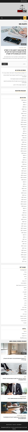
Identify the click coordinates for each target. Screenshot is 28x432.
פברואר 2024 (23, 166)
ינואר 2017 (24, 261)
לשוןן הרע (24, 292)
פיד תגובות (24, 335)
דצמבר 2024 (23, 144)
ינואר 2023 (24, 195)
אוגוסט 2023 (23, 179)
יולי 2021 (24, 234)
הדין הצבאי (24, 280)
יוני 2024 (24, 157)
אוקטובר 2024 (23, 148)
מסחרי (25, 296)
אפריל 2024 (24, 162)
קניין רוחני (24, 314)
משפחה (24, 298)
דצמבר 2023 (23, 170)
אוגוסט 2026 (23, 100)
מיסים (25, 47)
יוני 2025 (24, 131)
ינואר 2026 (24, 115)
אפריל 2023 (24, 188)
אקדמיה (24, 274)
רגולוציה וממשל (23, 316)
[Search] (2, 18)
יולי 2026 (24, 102)
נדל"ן (25, 300)
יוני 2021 (24, 237)
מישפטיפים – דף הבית (17, 424)
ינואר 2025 (24, 142)
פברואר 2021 (23, 245)
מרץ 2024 (24, 164)
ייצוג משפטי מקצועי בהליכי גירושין (19, 84)
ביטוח (25, 276)
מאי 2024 (24, 159)
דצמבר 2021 (23, 223)
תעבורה (24, 322)
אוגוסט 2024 (23, 153)
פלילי (25, 311)
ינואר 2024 (24, 168)
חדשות (25, 287)
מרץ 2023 (24, 190)
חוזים (25, 289)
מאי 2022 (24, 212)
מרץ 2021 (24, 243)
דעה (25, 278)
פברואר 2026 (23, 113)
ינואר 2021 (24, 248)
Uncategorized (23, 269)
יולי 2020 (24, 259)
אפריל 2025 (24, 135)
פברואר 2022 (23, 219)
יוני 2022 (24, 210)
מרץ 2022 (24, 217)
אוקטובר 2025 (23, 122)
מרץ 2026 (24, 111)
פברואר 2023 (23, 193)
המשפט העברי (23, 283)
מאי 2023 (24, 186)
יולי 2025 (24, 129)
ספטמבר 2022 (23, 204)
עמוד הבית (21, 47)
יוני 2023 (24, 184)
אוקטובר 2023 (23, 175)
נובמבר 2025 (23, 120)
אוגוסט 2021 (23, 232)
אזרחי (25, 272)
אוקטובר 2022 (23, 201)
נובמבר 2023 (23, 173)
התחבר (25, 331)
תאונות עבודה (23, 320)
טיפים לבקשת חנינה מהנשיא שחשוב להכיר (18, 78)
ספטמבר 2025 (23, 124)
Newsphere (3, 427)
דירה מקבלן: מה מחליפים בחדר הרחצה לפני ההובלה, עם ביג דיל (14, 72)
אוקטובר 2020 (23, 254)
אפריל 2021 (24, 241)
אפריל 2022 (24, 215)
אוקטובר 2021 (23, 228)
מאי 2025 (24, 133)
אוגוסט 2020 (23, 257)
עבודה (25, 305)
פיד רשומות (24, 333)
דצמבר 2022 (23, 197)
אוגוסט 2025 (23, 126)
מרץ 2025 (24, 137)
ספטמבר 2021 (23, 230)
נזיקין (25, 303)
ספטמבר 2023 (23, 177)
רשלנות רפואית (23, 318)
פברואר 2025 (23, 140)
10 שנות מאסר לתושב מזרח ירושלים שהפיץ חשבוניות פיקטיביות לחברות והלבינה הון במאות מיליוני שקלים (15, 52)
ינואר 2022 (24, 221)
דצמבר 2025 (23, 117)
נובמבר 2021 (23, 226)
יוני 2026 (24, 104)
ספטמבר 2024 (23, 151)
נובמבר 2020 (23, 252)
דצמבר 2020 (23, 250)
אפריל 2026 (24, 109)
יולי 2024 (24, 155)
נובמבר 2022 (23, 199)
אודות (10, 424)
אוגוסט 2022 (23, 206)
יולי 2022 (24, 208)
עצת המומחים (23, 309)
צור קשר (7, 424)
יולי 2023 (24, 181)
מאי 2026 (24, 106)
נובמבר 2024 (23, 146)
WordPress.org (23, 337)
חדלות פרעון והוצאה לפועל (21, 285)
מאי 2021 (24, 239)
